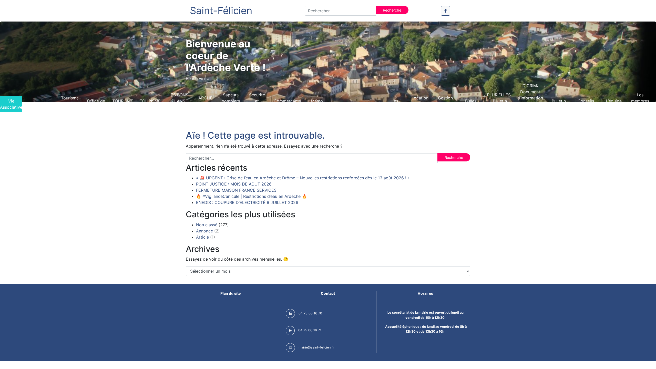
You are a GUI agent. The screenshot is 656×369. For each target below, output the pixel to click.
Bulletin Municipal (559, 104)
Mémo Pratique (317, 104)
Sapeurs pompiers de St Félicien (231, 104)
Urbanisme (343, 104)
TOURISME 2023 (150, 104)
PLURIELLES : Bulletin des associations (499, 104)
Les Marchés (395, 104)
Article (202, 237)
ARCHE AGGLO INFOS (205, 104)
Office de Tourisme (96, 104)
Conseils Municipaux (586, 104)
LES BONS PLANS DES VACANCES (178, 104)
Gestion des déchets (445, 104)
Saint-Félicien (221, 10)
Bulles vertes (471, 104)
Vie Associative (11, 104)
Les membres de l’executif (640, 104)
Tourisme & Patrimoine (69, 104)
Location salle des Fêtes (420, 104)
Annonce (204, 230)
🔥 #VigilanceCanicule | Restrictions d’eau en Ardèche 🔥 (251, 196)
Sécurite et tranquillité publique (257, 104)
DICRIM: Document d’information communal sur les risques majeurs (530, 104)
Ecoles (369, 104)
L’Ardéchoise (41, 104)
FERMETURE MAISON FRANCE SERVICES (236, 190)
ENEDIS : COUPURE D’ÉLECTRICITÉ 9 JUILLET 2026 (247, 202)
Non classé (206, 224)
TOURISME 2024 (122, 104)
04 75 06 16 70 (310, 313)
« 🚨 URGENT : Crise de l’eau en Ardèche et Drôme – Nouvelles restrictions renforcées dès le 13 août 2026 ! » (303, 177)
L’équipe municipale (613, 104)
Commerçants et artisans (287, 104)
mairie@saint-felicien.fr (316, 347)
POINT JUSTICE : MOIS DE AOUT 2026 (234, 184)
